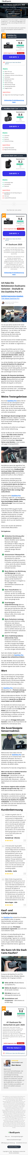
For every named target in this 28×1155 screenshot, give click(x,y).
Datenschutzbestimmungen (14, 1139)
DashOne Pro (11, 401)
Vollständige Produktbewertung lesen (14, 101)
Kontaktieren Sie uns (21, 1143)
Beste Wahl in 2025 (12, 37)
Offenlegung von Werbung (21, 7)
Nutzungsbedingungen (17, 1136)
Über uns (7, 1136)
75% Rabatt (21, 53)
